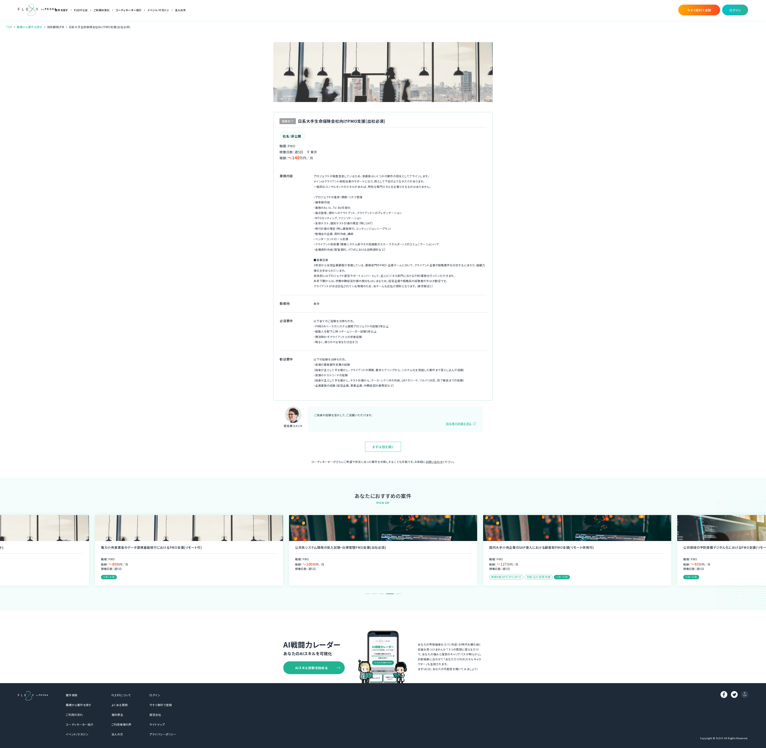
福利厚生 (117, 715)
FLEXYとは (81, 10)
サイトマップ (157, 724)
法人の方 (180, 10)
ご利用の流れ (102, 10)
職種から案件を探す (29, 27)
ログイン (154, 695)
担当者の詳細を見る (459, 424)
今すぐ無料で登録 (160, 705)
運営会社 (155, 715)
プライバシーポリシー (163, 734)
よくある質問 (120, 705)
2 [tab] (374, 593)
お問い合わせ (434, 462)
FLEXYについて (121, 695)
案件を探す (61, 10)
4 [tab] (388, 593)
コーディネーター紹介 (128, 10)
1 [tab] (367, 593)
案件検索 (72, 695)
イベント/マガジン (158, 10)
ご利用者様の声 (121, 724)
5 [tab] (397, 593)
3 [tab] (381, 593)
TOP (9, 27)
